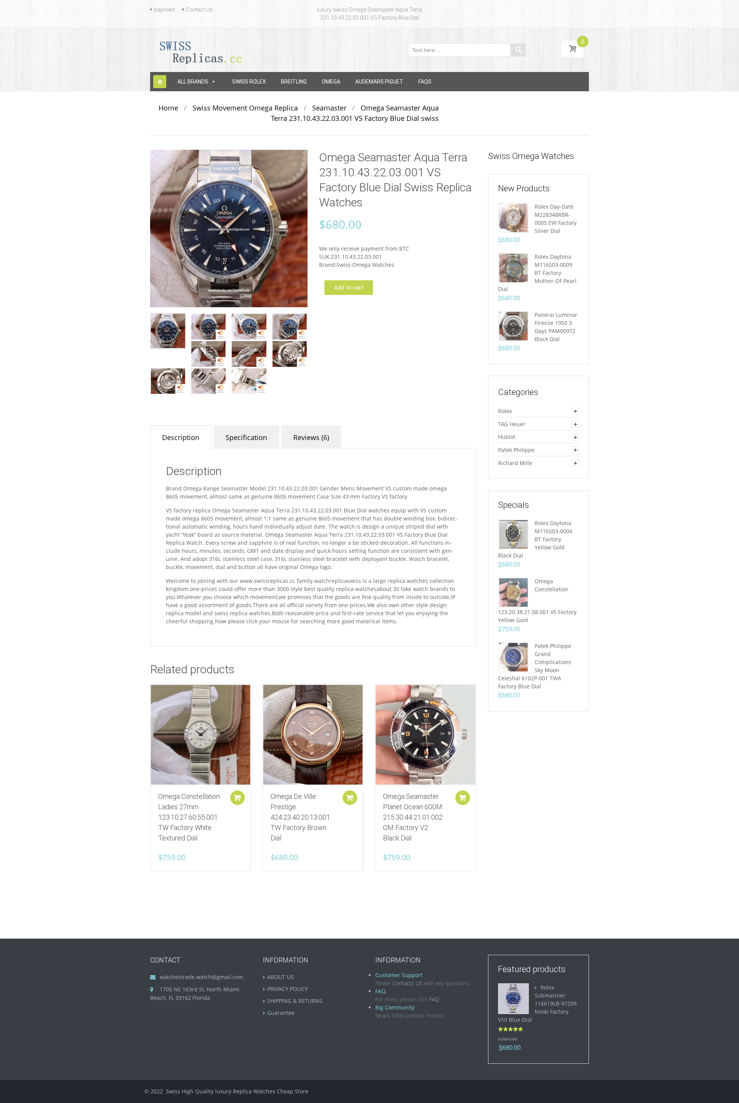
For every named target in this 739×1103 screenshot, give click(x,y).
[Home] (159, 81)
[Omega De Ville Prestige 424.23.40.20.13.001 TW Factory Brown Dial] (313, 734)
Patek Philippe (516, 450)
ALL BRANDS (192, 82)
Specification (246, 437)
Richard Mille (515, 463)
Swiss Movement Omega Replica (245, 107)
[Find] (518, 50)
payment (164, 10)
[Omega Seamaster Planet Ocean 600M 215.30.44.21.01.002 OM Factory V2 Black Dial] (425, 734)
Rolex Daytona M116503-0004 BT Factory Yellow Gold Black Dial (535, 539)
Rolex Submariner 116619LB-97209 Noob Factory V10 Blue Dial (537, 1003)
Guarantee (280, 1012)
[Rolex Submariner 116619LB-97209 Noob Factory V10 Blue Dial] (513, 997)
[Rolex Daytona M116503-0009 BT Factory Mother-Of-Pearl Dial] (513, 267)
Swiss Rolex (249, 82)
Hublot (506, 436)
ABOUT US (280, 977)
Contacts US (408, 983)
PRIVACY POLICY (287, 989)
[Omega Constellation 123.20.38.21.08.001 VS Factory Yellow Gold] (513, 592)
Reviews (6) (311, 437)
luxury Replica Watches (245, 1091)
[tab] (180, 437)
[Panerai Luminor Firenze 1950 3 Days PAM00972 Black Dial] (513, 325)
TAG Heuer (511, 424)
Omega (331, 82)
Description (180, 437)
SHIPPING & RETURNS (295, 1000)
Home (168, 107)
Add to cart (348, 287)
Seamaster (329, 107)
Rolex (505, 411)
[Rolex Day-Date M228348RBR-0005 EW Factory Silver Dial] (513, 217)
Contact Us (199, 10)
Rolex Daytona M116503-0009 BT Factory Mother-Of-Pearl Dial (537, 273)
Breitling (294, 82)
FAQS (424, 82)
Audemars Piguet (379, 82)
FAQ (434, 999)
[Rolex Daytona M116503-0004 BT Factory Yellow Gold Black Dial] (513, 533)
